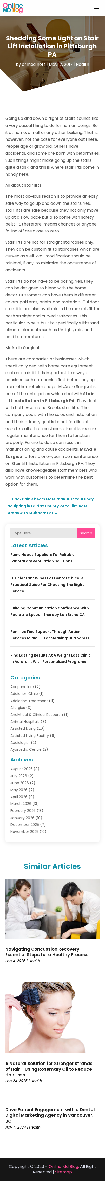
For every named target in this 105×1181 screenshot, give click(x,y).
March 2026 (20, 803)
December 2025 (24, 824)
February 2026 (23, 810)
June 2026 (19, 783)
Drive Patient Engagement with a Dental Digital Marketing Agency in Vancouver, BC (50, 1115)
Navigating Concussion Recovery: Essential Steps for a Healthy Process (47, 952)
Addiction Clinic (24, 693)
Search (86, 533)
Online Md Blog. (64, 1166)
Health (82, 64)
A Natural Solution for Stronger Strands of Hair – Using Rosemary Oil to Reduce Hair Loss (49, 1069)
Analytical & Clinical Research (36, 714)
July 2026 (18, 775)
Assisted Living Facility (29, 735)
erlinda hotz (34, 64)
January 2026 (22, 817)
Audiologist (20, 742)
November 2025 (24, 831)
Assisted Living (23, 728)
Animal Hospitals (25, 721)
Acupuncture (22, 686)
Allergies (17, 707)
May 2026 (19, 789)
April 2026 (19, 796)
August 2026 (21, 768)
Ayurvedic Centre (26, 749)
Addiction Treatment (29, 700)
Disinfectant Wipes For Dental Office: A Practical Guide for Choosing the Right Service (47, 585)
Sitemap (63, 1172)
